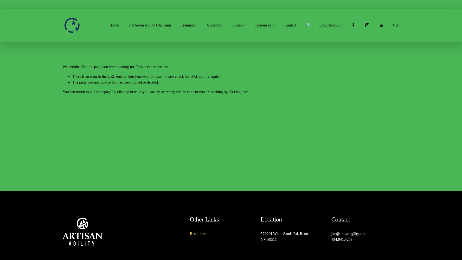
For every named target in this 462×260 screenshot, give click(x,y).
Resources (197, 234)
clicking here (127, 92)
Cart (396, 25)
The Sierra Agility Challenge (150, 25)
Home (114, 25)
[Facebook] (353, 25)
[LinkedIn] (381, 25)
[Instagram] (367, 25)
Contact (290, 25)
